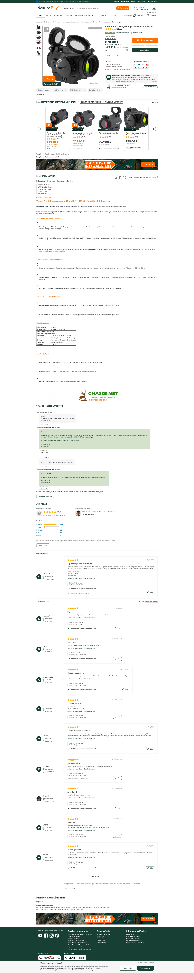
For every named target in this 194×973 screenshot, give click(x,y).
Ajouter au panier (145, 40)
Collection (68, 15)
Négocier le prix (145, 50)
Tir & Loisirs (57, 15)
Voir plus (155, 102)
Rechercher (123, 8)
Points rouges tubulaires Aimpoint (111, 22)
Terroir (103, 15)
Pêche (48, 15)
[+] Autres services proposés (113, 66)
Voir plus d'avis (97, 876)
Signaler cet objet (151, 177)
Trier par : (142, 601)
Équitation (112, 15)
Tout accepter (145, 968)
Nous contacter (152, 1)
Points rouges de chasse (69, 22)
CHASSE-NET (121, 85)
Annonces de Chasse (43, 22)
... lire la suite (43, 452)
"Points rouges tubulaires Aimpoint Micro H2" (101, 102)
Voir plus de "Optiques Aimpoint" (47, 157)
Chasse (40, 15)
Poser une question (150, 86)
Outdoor (95, 15)
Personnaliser (128, 968)
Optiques (56, 22)
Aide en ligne (142, 1)
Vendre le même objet (135, 177)
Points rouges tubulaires (88, 22)
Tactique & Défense (82, 15)
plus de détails (41, 94)
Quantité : (108, 55)
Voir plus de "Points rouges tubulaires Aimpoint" (52, 154)
